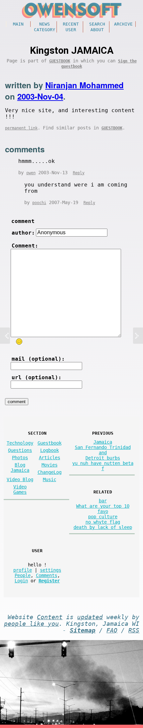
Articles (49, 457)
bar (103, 500)
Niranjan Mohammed (84, 85)
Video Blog (20, 479)
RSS (133, 630)
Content (50, 617)
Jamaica (102, 442)
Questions (20, 450)
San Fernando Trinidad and (103, 450)
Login (21, 580)
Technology (20, 443)
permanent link (21, 128)
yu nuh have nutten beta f (102, 466)
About (97, 29)
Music (49, 479)
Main (18, 24)
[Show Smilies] (19, 341)
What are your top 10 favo (102, 508)
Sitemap (82, 630)
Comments (46, 575)
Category (44, 29)
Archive (123, 24)
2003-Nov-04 (40, 96)
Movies (50, 465)
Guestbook (59, 61)
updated (90, 617)
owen (31, 173)
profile (22, 570)
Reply (78, 173)
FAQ (111, 630)
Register (49, 580)
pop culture (102, 516)
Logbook (49, 450)
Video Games (20, 489)
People (23, 575)
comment (23, 221)
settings (50, 570)
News (44, 24)
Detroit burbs (102, 458)
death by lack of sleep (102, 527)
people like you (31, 623)
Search (97, 24)
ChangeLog (50, 472)
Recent (71, 24)
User (71, 29)
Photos (20, 457)
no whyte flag (102, 522)
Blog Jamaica (20, 467)
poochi (39, 202)
